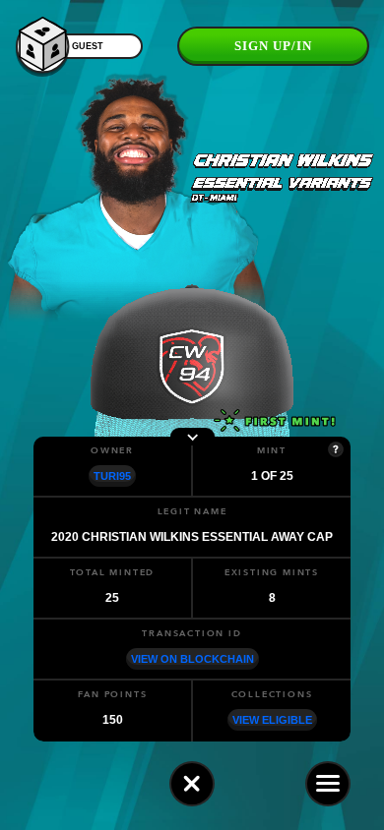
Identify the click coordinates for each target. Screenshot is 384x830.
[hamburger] (328, 783)
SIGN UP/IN (273, 45)
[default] (192, 783)
